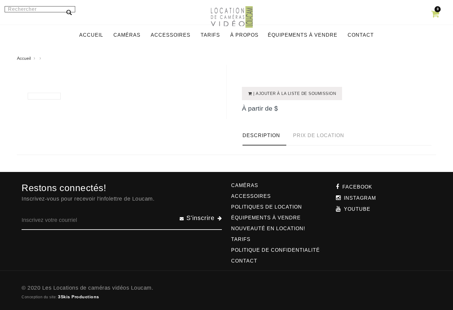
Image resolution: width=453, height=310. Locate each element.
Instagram (360, 198)
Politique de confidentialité (275, 250)
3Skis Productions (78, 296)
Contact (244, 260)
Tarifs (241, 239)
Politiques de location (266, 207)
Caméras (244, 185)
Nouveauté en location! (268, 228)
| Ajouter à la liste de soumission (294, 93)
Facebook (357, 187)
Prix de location (318, 135)
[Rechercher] (69, 12)
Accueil (24, 58)
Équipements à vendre (266, 217)
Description (261, 135)
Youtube (357, 209)
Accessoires (251, 196)
